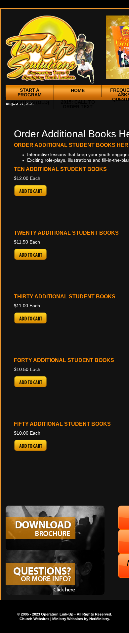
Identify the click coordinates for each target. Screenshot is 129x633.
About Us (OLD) (30, 102)
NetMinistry (99, 619)
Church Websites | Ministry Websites (52, 619)
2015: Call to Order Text (78, 104)
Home (78, 90)
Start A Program (30, 92)
